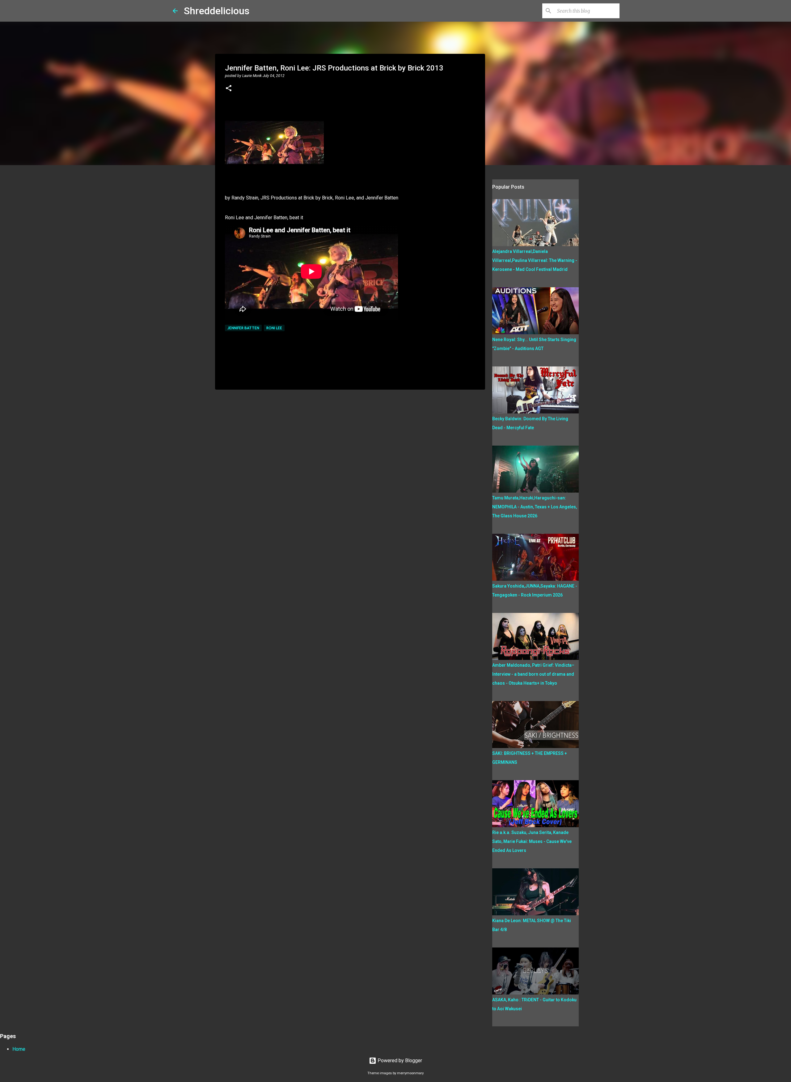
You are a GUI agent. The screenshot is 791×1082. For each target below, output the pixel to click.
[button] (228, 88)
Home (18, 1049)
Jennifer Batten (243, 328)
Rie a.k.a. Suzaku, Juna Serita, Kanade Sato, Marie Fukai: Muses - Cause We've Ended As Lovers (532, 841)
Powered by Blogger (399, 1060)
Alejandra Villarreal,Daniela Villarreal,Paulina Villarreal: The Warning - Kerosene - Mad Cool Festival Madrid (534, 260)
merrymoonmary (410, 1073)
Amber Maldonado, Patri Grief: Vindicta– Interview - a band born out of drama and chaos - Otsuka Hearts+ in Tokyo (533, 674)
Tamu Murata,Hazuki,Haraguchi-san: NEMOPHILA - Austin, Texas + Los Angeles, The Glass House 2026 (534, 506)
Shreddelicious (216, 11)
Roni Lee (274, 328)
